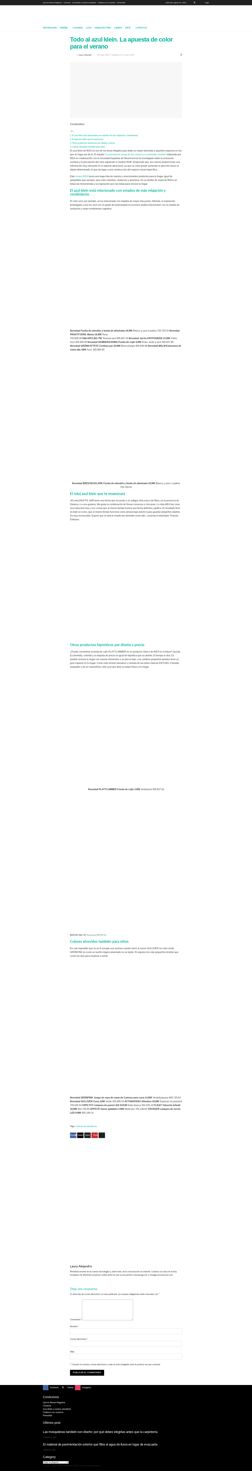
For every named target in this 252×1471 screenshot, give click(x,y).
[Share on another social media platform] (102, 1135)
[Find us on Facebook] (190, 2)
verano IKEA (81, 176)
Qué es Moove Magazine (52, 2)
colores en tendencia (86, 1126)
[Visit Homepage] (64, 15)
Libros (118, 28)
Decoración (50, 28)
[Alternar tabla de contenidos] (72, 132)
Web (72, 1352)
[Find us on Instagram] (198, 2)
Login (206, 2)
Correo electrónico (79, 1339)
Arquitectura (103, 28)
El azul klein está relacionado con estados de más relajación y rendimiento (105, 135)
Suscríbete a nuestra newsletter (84, 2)
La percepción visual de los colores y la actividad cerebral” (136, 154)
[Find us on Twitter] (195, 2)
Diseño (64, 28)
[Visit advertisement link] (126, 1196)
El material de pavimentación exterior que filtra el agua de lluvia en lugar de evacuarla (100, 1444)
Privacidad (121, 2)
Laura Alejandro (85, 54)
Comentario (76, 1320)
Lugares (78, 28)
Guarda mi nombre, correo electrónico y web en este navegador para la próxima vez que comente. (116, 1365)
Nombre (74, 1327)
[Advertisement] (156, 14)
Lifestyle (141, 28)
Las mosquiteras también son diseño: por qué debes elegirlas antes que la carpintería (100, 1432)
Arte (128, 28)
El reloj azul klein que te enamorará (87, 139)
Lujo (88, 28)
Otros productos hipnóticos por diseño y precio (93, 143)
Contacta (67, 2)
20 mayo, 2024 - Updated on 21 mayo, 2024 (115, 55)
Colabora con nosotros (106, 2)
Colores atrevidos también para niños (88, 147)
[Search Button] (208, 27)
